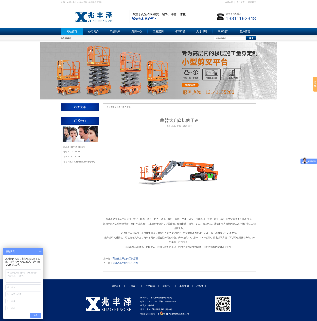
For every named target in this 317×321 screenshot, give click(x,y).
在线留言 (241, 2)
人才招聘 (201, 31)
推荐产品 (180, 31)
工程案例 (158, 31)
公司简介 (93, 31)
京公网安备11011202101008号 (176, 314)
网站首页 (72, 31)
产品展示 (115, 31)
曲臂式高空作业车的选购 (125, 263)
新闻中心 (136, 31)
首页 (118, 107)
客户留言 (245, 31)
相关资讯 (126, 107)
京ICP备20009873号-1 (149, 314)
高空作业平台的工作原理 (125, 258)
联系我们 (252, 2)
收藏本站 (229, 2)
